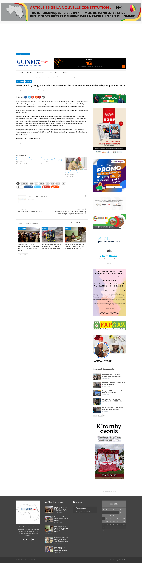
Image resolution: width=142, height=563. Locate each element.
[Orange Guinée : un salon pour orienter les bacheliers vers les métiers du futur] (97, 377)
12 (110, 518)
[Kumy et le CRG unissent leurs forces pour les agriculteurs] (97, 393)
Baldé (47, 183)
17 (103, 521)
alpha (36, 183)
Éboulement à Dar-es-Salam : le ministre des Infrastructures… (61, 539)
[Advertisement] (71, 38)
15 (120, 518)
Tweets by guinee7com (109, 491)
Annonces (66, 73)
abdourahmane (24, 183)
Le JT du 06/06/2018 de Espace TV (30, 212)
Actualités (29, 73)
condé (63, 183)
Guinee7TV (40, 73)
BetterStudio (122, 560)
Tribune (57, 73)
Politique (28, 81)
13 (113, 518)
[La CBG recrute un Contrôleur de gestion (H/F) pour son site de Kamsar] (97, 410)
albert (31, 183)
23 (124, 521)
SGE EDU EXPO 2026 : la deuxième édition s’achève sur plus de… (61, 509)
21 (117, 521)
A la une (44, 228)
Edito (50, 73)
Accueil (20, 73)
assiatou (42, 183)
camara (58, 183)
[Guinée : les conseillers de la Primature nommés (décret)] (76, 163)
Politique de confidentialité (83, 512)
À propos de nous (81, 508)
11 (107, 518)
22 (120, 521)
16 (124, 518)
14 (117, 518)
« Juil (103, 530)
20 (113, 521)
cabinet (52, 183)
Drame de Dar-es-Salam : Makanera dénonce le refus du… (61, 548)
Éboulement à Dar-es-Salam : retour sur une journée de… (61, 518)
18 (107, 521)
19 (110, 521)
